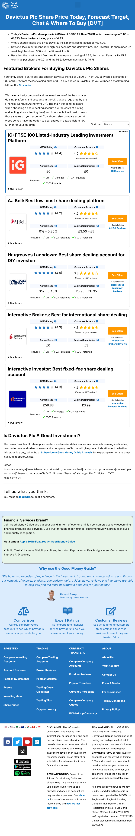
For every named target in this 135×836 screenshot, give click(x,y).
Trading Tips (44, 700)
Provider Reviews (80, 674)
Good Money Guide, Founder (74, 597)
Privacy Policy (111, 709)
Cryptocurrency (46, 709)
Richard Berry (68, 594)
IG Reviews (117, 171)
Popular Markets (46, 678)
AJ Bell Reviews (117, 228)
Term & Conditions (113, 700)
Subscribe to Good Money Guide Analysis (66, 452)
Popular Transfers (80, 683)
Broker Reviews (46, 670)
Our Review (16, 189)
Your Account (110, 666)
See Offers (117, 161)
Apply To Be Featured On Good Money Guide (47, 541)
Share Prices (11, 705)
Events (8, 687)
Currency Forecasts (81, 691)
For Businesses (111, 692)
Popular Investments (16, 678)
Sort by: (96, 124)
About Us (108, 657)
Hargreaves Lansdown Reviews (117, 288)
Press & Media (111, 683)
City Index (25, 85)
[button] (78, 5)
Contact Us (109, 674)
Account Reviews (14, 670)
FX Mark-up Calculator (83, 713)
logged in (25, 496)
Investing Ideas (13, 696)
